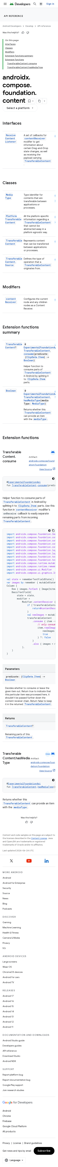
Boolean (29, 360)
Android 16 (8, 1001)
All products (9, 1131)
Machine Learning (12, 927)
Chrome (7, 1116)
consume (29, 353)
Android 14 (8, 1011)
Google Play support (13, 1085)
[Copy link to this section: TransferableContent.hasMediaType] (13, 763)
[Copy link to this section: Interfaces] (24, 124)
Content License (39, 838)
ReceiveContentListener (10, 138)
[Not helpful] (27, 32)
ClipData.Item (35, 357)
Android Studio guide (13, 1040)
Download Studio (11, 1055)
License (17, 1143)
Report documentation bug (16, 1079)
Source (6, 893)
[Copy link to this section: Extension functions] (42, 438)
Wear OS (7, 966)
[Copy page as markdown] (39, 101)
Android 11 (8, 1026)
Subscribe (44, 1150)
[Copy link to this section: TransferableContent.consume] (19, 461)
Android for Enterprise (14, 882)
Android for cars (11, 977)
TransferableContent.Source (13, 262)
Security (7, 888)
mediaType (40, 419)
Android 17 (8, 995)
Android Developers (12, 26)
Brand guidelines (33, 1143)
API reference (13, 16)
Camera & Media (11, 937)
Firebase (7, 1121)
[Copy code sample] (53, 530)
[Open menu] (5, 4)
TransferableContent (37, 161)
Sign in (50, 3)
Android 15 (8, 1006)
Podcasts (7, 908)
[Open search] (35, 4)
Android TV (8, 982)
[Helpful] (22, 32)
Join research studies (13, 1090)
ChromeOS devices (13, 972)
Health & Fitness (11, 932)
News (5, 898)
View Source (45, 469)
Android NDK (9, 1061)
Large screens (10, 961)
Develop (29, 26)
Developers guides (12, 1045)
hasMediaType (32, 400)
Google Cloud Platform (15, 1126)
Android (7, 877)
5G (4, 948)
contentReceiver (34, 138)
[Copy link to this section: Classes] (20, 183)
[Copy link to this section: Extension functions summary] (23, 333)
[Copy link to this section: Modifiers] (23, 287)
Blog (5, 903)
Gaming (7, 922)
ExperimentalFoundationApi (41, 347)
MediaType (9, 196)
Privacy (6, 943)
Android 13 (8, 1016)
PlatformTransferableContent (13, 219)
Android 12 (8, 1021)
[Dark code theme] (53, 479)
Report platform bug (13, 1074)
